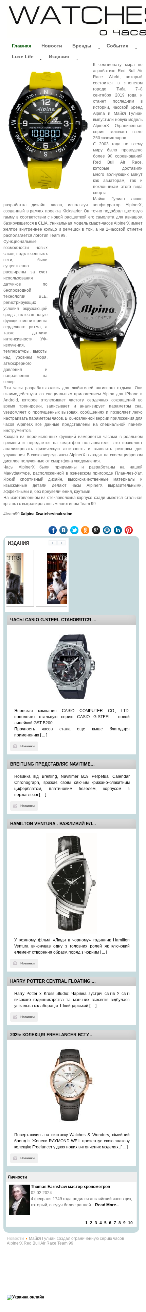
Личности (17, 1177)
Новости (51, 45)
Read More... (107, 1205)
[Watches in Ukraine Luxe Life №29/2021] (37, 602)
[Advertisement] (61, 1266)
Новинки (27, 746)
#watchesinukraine (54, 514)
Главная (21, 45)
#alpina (28, 514)
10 (130, 1223)
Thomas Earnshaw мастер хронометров (70, 1186)
